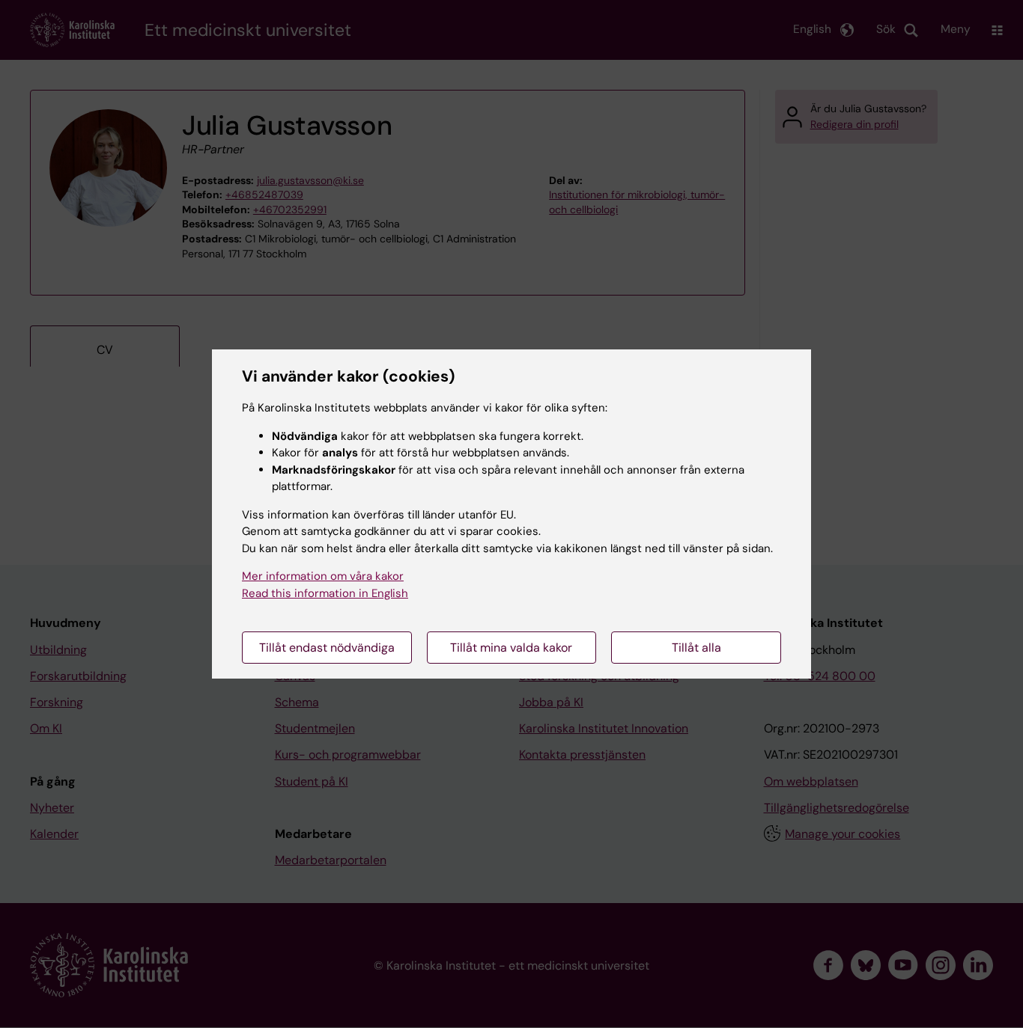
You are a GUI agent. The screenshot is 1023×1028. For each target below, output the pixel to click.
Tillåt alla (696, 647)
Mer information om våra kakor (323, 576)
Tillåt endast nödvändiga (327, 647)
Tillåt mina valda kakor (511, 647)
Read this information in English (325, 593)
